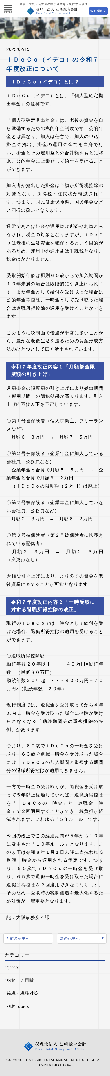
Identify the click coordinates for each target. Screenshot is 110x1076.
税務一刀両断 (20, 980)
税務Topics (18, 1006)
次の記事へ (70, 938)
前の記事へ (20, 938)
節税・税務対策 (22, 993)
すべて (13, 967)
